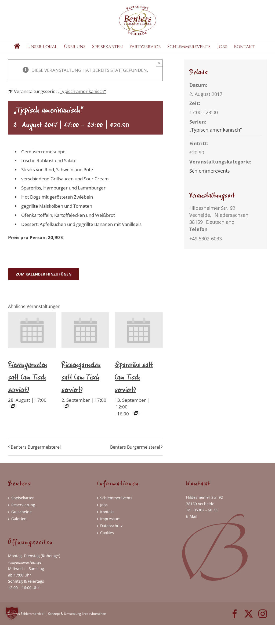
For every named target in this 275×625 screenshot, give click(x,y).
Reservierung (23, 504)
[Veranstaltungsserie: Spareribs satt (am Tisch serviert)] (136, 413)
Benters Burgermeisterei (36, 447)
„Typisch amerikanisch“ (215, 130)
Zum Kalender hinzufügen (43, 274)
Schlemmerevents (209, 171)
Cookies (107, 532)
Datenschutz (111, 525)
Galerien (19, 518)
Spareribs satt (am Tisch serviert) (134, 375)
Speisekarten (23, 497)
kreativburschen (94, 613)
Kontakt (107, 511)
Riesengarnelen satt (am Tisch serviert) (27, 375)
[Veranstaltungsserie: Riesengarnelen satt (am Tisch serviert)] (13, 406)
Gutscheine (21, 511)
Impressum (110, 518)
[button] (12, 613)
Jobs (104, 504)
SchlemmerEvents (116, 497)
